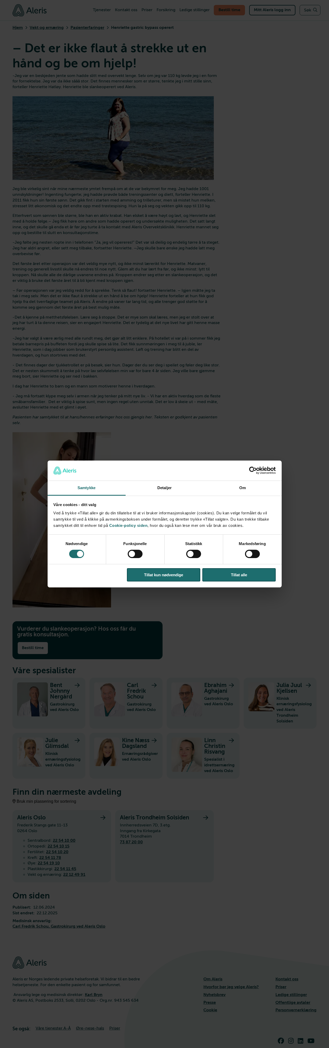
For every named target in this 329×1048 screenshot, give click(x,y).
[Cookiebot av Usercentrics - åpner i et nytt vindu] (253, 470)
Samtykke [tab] (86, 488)
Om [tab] (242, 488)
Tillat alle (239, 575)
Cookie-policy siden (128, 525)
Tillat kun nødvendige (163, 575)
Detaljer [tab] (164, 488)
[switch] (135, 554)
